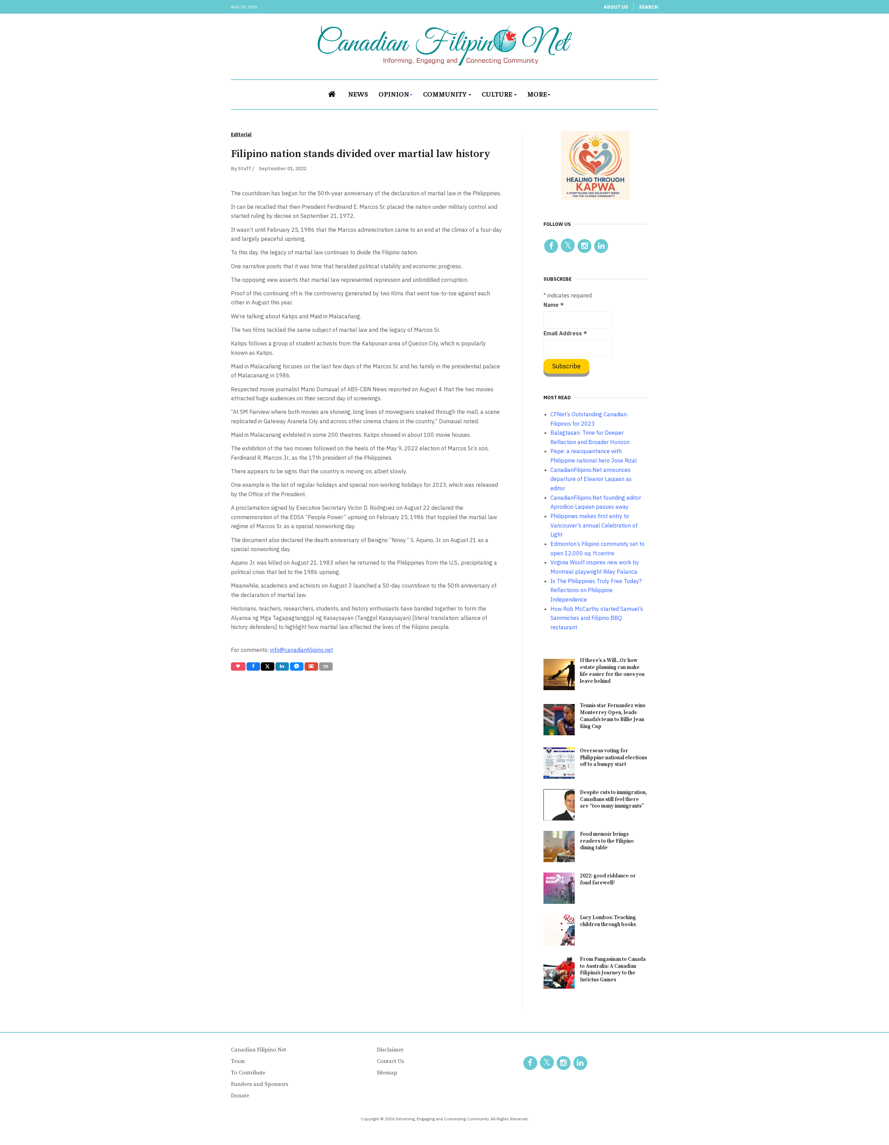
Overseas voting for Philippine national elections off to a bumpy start (613, 757)
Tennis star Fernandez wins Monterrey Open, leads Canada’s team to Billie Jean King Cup (612, 716)
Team (238, 1061)
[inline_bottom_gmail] (311, 666)
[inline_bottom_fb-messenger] (297, 666)
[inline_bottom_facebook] (253, 666)
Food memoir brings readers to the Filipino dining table (607, 841)
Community (445, 93)
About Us (616, 7)
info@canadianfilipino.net (301, 649)
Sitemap (387, 1072)
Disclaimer (390, 1049)
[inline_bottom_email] (326, 666)
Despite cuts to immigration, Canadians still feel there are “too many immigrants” (613, 799)
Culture (497, 93)
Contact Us (390, 1061)
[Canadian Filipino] (444, 45)
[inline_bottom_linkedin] (282, 666)
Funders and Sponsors (259, 1084)
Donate (240, 1095)
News (358, 93)
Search (648, 7)
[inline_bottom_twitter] (267, 666)
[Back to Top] (868, 1124)
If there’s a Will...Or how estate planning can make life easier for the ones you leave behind (612, 671)
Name (553, 304)
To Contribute (248, 1072)
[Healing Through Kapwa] (595, 165)
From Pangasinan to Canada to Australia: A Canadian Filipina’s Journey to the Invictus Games (613, 969)
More (537, 93)
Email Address (565, 333)
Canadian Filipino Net (258, 1049)
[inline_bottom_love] (238, 666)
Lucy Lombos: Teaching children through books (608, 921)
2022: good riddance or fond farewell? (608, 879)
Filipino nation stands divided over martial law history (360, 154)
